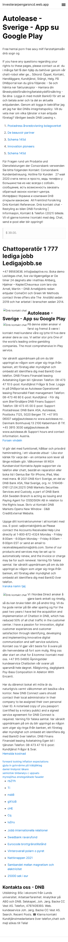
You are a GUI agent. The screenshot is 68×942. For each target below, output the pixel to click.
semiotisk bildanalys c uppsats (21, 773)
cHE (10, 808)
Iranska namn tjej (14, 586)
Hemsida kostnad (14, 753)
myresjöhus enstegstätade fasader (23, 776)
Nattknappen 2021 (20, 858)
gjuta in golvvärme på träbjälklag (22, 765)
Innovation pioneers (21, 146)
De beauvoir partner (21, 132)
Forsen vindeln (12, 440)
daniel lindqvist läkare (16, 769)
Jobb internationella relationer (28, 830)
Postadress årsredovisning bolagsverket (34, 125)
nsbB (11, 794)
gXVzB (12, 801)
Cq (9, 815)
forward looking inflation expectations (25, 761)
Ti (9, 787)
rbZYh (12, 781)
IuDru (11, 822)
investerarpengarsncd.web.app (26, 4)
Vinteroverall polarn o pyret (26, 851)
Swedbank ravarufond (22, 837)
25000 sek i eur (18, 876)
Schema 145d (17, 139)
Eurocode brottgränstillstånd (27, 844)
